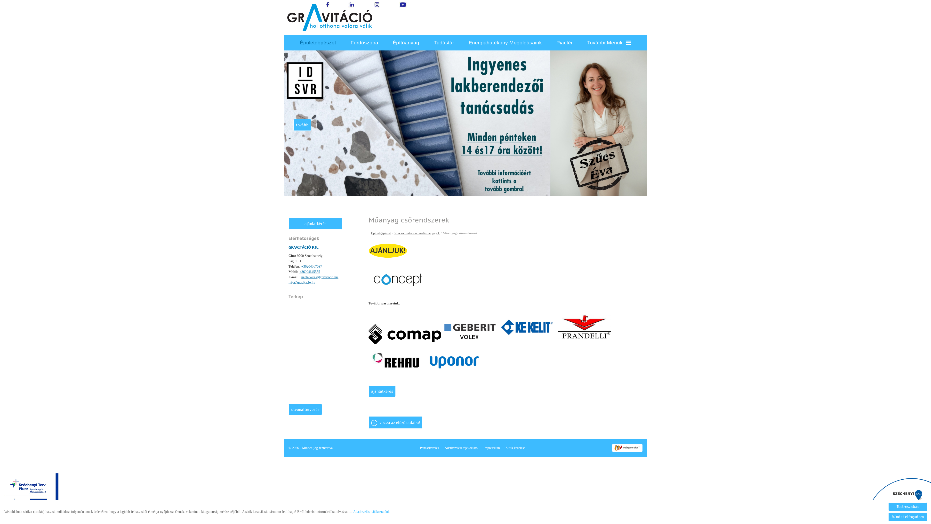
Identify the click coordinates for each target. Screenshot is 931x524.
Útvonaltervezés (305, 409)
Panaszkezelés (429, 448)
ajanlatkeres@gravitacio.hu (319, 277)
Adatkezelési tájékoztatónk (371, 512)
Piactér (564, 42)
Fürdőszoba (364, 42)
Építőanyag (406, 42)
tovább (302, 125)
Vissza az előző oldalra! (400, 422)
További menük (605, 42)
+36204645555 (309, 272)
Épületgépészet (318, 42)
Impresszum (491, 448)
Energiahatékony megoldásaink (505, 42)
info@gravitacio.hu (302, 282)
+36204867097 (311, 266)
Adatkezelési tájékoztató (461, 448)
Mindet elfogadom (908, 517)
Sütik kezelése (515, 448)
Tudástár (444, 42)
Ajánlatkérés (315, 223)
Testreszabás (908, 506)
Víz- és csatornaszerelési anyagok (417, 233)
